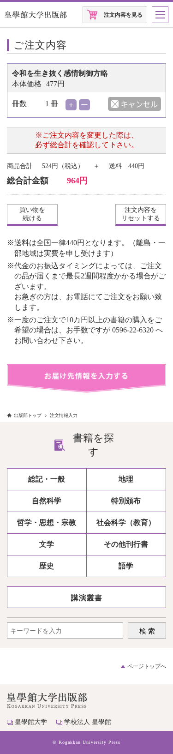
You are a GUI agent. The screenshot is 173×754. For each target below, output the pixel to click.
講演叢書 (86, 598)
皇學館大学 (31, 721)
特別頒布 (126, 501)
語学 (126, 566)
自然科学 (46, 501)
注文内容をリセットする (140, 214)
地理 (126, 479)
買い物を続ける (32, 214)
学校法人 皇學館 (87, 721)
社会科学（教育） (125, 522)
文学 (46, 544)
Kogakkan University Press (89, 742)
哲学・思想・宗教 (46, 522)
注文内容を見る (123, 15)
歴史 (46, 566)
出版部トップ (28, 415)
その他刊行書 (126, 544)
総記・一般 (46, 479)
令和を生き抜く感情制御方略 (60, 73)
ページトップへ (146, 666)
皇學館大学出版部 (36, 14)
